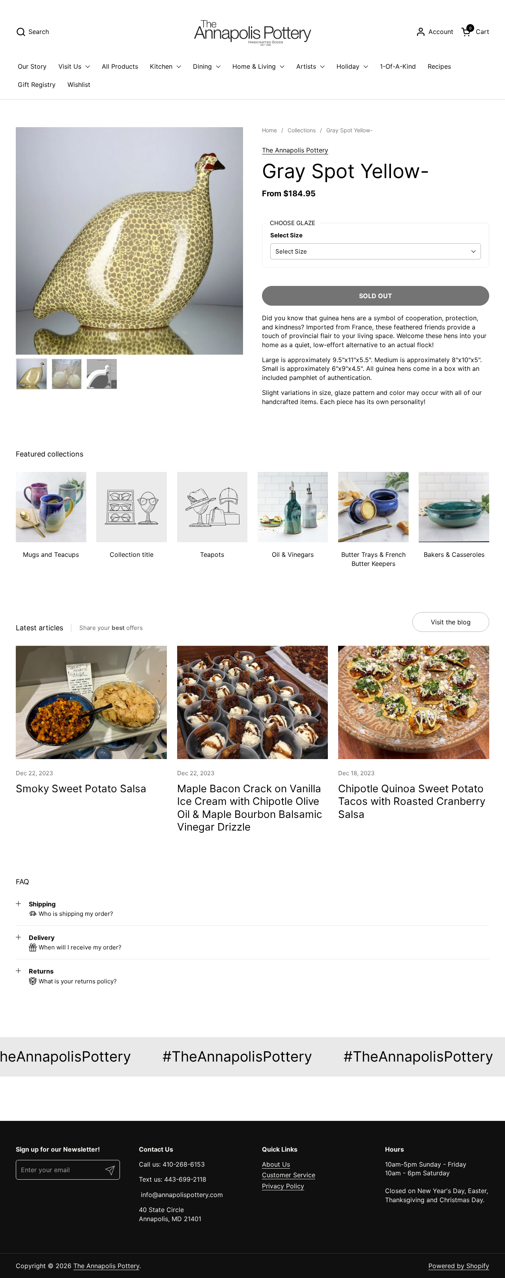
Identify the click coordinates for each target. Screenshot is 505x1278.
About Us (276, 1164)
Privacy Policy (283, 1186)
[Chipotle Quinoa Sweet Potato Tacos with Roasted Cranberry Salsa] (413, 702)
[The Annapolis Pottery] (252, 31)
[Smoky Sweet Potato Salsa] (91, 702)
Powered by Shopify (458, 1266)
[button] (32, 32)
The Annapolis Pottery (295, 150)
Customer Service (288, 1175)
